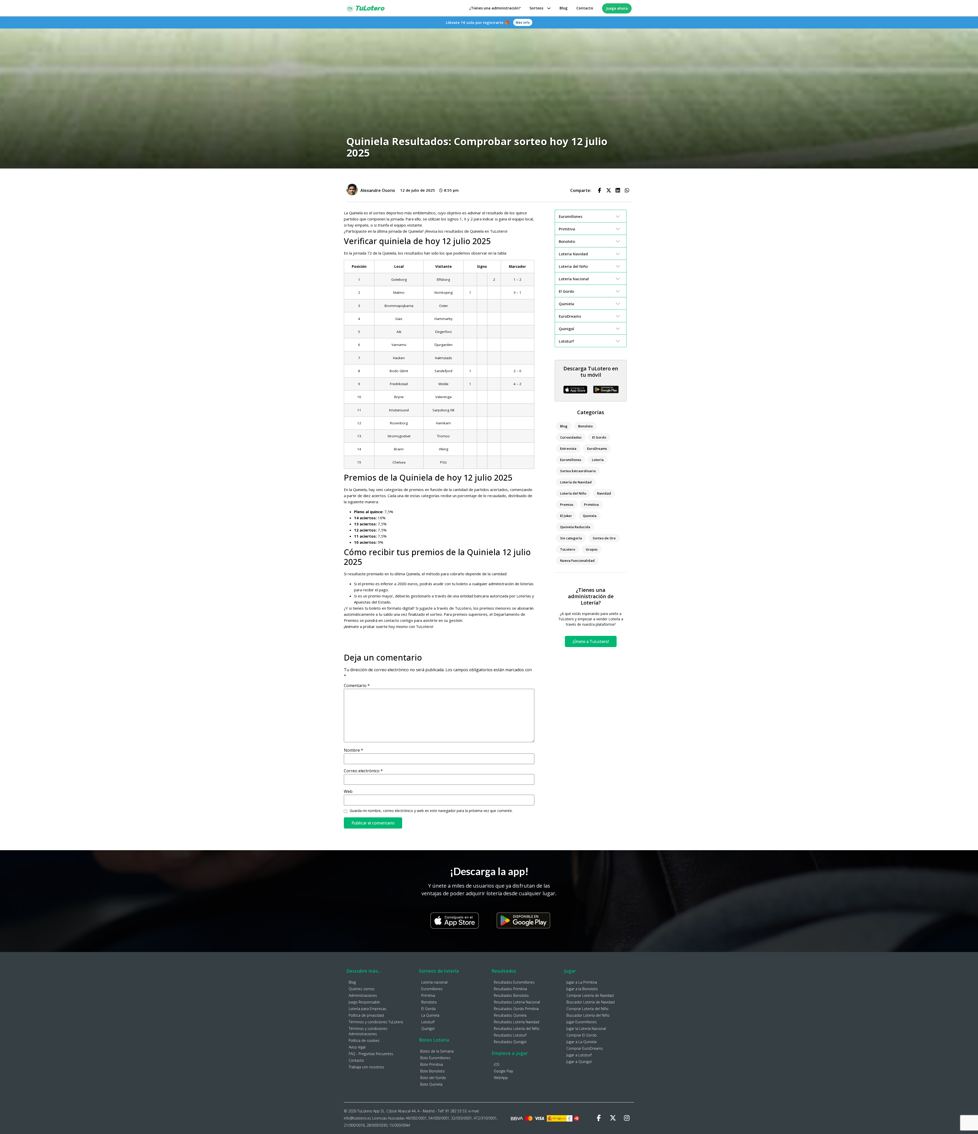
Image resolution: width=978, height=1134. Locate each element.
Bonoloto (585, 426)
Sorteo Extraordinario (578, 471)
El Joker (566, 515)
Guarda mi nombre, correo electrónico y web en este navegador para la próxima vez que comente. (431, 811)
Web (348, 791)
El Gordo (599, 437)
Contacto (584, 8)
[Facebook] (598, 1118)
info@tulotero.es (357, 1118)
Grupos (591, 549)
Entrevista (568, 448)
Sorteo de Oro (604, 538)
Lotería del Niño (573, 493)
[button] (599, 190)
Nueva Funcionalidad (577, 560)
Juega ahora (617, 8)
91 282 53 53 (456, 1111)
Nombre (353, 750)
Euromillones (570, 459)
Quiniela (589, 515)
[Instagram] (626, 1118)
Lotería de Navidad (576, 482)
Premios (566, 504)
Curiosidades (570, 437)
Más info (523, 22)
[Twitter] (612, 1118)
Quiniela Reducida (575, 527)
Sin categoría (571, 538)
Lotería (598, 459)
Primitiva (591, 504)
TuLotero (567, 549)
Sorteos (536, 8)
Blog (563, 8)
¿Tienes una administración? (495, 8)
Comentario (357, 685)
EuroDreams (597, 448)
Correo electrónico (363, 771)
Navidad (604, 493)
